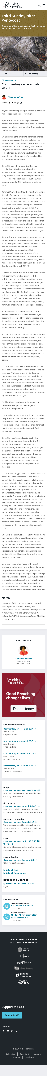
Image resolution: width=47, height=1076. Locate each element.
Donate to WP (12, 1015)
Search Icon (39, 5)
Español (16, 1057)
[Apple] (12, 1031)
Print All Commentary (16, 873)
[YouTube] (8, 1031)
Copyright (24, 1054)
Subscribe (10, 1054)
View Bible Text (10, 80)
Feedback (29, 1057)
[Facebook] (4, 1031)
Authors (37, 1054)
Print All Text (12, 870)
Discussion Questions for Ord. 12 (21, 883)
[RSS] (16, 1031)
